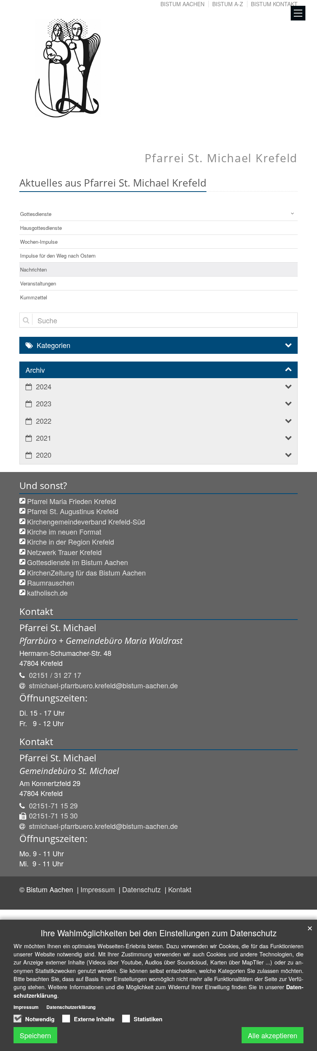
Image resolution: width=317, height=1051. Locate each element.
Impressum (98, 889)
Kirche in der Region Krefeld (70, 542)
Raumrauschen (50, 582)
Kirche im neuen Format (64, 531)
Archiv (35, 370)
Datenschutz (142, 889)
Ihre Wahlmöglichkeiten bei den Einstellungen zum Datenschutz (159, 932)
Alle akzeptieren (272, 1035)
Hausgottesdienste (41, 227)
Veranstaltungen (38, 283)
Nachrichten (33, 269)
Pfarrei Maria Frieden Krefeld (71, 501)
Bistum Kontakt (274, 4)
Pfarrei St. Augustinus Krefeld (72, 511)
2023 (43, 403)
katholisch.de (47, 592)
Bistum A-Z (227, 4)
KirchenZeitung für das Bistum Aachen (86, 572)
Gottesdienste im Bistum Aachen (77, 562)
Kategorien (53, 345)
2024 (43, 386)
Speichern (35, 1035)
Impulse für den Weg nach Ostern (57, 255)
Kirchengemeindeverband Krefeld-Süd (86, 521)
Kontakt (179, 889)
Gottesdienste (35, 213)
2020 (43, 455)
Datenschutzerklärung (70, 1006)
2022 (43, 421)
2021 (43, 438)
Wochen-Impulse (39, 241)
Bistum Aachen (182, 4)
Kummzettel (33, 297)
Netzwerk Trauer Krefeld (64, 552)
